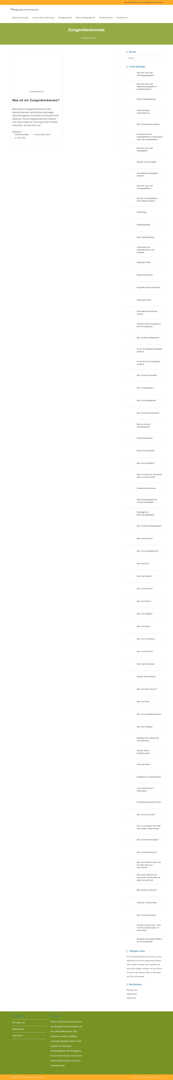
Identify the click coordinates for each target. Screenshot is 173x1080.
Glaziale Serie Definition (146, 676)
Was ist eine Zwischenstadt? (148, 413)
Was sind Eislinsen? (145, 538)
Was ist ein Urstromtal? (146, 815)
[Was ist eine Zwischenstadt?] (131, 413)
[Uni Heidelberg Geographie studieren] (131, 175)
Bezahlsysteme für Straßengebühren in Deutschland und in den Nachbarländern (149, 136)
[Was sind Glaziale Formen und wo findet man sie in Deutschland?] (131, 865)
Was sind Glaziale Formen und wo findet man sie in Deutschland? (149, 865)
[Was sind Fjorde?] (131, 627)
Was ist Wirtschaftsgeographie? (149, 526)
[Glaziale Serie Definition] (131, 677)
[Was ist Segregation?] (131, 388)
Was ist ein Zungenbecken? (147, 551)
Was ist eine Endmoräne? (147, 852)
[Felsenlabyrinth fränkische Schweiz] (131, 313)
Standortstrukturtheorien (146, 488)
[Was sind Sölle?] (131, 702)
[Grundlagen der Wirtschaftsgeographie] (131, 514)
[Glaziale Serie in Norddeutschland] (131, 752)
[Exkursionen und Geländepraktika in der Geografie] (131, 250)
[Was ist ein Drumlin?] (131, 652)
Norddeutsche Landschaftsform (149, 777)
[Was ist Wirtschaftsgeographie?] (131, 526)
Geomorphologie (22, 134)
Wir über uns (132, 990)
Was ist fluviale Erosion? (146, 915)
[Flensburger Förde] (131, 300)
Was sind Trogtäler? (144, 614)
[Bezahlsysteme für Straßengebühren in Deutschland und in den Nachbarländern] (131, 137)
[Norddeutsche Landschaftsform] (131, 777)
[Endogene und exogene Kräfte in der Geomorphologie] (131, 940)
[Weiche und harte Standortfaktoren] (131, 426)
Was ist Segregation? (145, 388)
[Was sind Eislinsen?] (131, 539)
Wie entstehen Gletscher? (147, 890)
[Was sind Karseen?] (131, 576)
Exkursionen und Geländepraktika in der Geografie (145, 249)
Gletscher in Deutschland (147, 903)
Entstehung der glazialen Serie (149, 802)
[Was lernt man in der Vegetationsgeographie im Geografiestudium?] (131, 87)
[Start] (78, 38)
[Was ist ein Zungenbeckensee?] (131, 714)
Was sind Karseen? (144, 576)
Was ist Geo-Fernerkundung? (148, 124)
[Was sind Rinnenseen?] (131, 664)
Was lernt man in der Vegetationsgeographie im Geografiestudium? (147, 86)
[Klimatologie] (131, 212)
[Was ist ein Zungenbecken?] (131, 551)
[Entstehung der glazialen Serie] (131, 802)
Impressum (131, 998)
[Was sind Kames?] (131, 601)
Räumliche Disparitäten (146, 451)
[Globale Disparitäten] (131, 438)
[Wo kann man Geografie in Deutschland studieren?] (131, 200)
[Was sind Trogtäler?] (131, 614)
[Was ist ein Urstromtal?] (131, 815)
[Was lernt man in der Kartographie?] (131, 150)
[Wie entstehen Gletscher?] (131, 890)
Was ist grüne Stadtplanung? (148, 338)
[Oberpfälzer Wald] (131, 263)
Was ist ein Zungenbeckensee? (36, 100)
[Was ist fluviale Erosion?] (131, 915)
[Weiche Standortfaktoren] (131, 99)
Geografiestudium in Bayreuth (148, 287)
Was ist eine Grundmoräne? (147, 840)
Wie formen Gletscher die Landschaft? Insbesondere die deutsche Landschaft (148, 877)
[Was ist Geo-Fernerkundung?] (131, 124)
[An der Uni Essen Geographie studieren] (131, 363)
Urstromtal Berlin (143, 764)
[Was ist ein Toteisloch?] (131, 639)
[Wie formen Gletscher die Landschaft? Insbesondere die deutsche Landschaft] (131, 878)
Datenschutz (132, 994)
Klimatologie (141, 212)
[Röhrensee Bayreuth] (131, 275)
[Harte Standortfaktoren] (131, 237)
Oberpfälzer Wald (143, 262)
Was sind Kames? (144, 601)
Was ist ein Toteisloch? (146, 639)
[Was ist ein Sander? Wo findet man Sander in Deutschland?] (131, 827)
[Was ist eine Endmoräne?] (131, 853)
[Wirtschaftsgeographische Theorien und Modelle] (131, 501)
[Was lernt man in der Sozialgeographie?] (131, 187)
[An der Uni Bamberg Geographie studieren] (131, 350)
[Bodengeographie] (131, 225)
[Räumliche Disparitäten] (131, 451)
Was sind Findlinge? (145, 727)
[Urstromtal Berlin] (131, 765)
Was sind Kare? (143, 564)
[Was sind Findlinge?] (131, 727)
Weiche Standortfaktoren (146, 99)
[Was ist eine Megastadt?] (131, 401)
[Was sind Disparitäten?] (131, 463)
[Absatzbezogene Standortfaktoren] (131, 112)
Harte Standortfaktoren (146, 237)
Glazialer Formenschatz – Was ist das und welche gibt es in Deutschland (149, 927)
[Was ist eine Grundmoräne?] (131, 840)
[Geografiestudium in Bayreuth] (131, 288)
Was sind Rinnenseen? (146, 664)
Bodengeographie (143, 225)
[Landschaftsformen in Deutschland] (131, 790)
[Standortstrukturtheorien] (131, 489)
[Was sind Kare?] (131, 564)
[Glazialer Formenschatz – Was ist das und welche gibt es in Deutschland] (131, 928)
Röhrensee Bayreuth (145, 275)
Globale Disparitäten (145, 438)
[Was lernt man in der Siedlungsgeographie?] (131, 74)
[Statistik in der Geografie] (131, 162)
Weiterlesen (16, 132)
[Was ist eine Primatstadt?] (131, 376)
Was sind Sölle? (143, 702)
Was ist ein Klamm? (144, 589)
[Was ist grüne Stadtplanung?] (131, 338)
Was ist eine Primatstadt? (147, 375)
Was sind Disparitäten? (146, 463)
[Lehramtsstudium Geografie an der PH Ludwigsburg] (131, 325)
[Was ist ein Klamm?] (131, 589)
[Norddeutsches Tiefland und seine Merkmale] (131, 740)
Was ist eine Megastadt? (146, 400)
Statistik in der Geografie (146, 162)
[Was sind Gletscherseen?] (131, 689)
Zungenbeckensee (88, 38)
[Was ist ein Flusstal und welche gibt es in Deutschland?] (131, 476)
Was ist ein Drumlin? (145, 651)
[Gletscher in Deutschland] (131, 903)
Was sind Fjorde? (143, 626)
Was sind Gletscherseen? (147, 689)
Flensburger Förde (144, 300)
